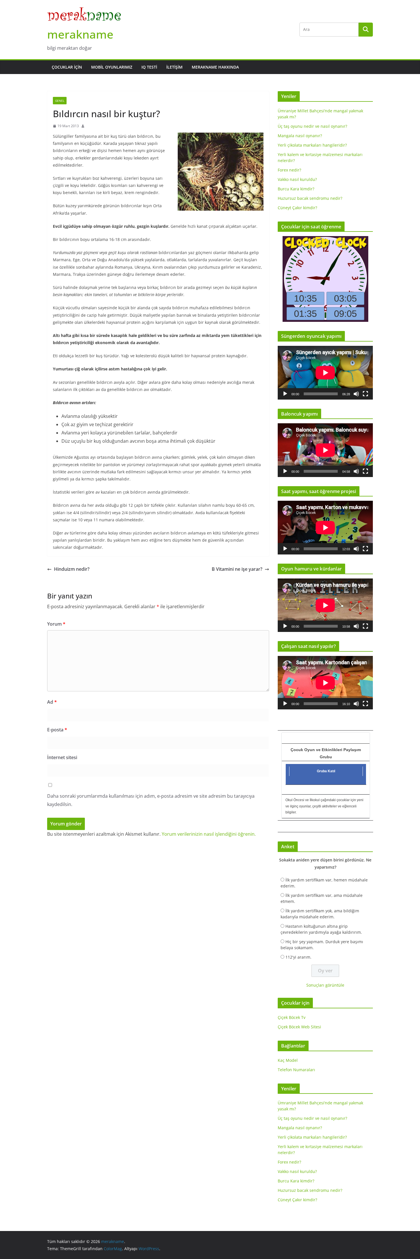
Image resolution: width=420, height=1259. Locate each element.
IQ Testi (149, 67)
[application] (325, 372)
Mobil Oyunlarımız (111, 67)
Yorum (56, 624)
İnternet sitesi (62, 757)
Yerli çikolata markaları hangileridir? (312, 145)
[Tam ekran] (365, 394)
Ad (52, 702)
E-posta (57, 730)
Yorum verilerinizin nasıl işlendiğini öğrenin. (209, 834)
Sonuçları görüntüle (325, 985)
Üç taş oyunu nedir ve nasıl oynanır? (312, 126)
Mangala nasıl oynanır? (300, 135)
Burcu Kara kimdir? (296, 188)
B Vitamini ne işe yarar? (237, 569)
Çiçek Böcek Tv (291, 1017)
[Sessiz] (356, 394)
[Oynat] (285, 394)
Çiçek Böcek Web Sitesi (299, 1026)
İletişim (174, 67)
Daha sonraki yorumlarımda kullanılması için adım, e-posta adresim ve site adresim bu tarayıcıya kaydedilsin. (151, 800)
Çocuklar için (67, 67)
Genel (59, 101)
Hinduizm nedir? (71, 569)
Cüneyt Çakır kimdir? (297, 207)
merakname (80, 34)
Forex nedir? (289, 170)
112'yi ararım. (298, 957)
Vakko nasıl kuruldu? (297, 179)
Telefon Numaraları (296, 1069)
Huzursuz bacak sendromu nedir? (310, 198)
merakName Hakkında (215, 67)
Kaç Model (288, 1060)
